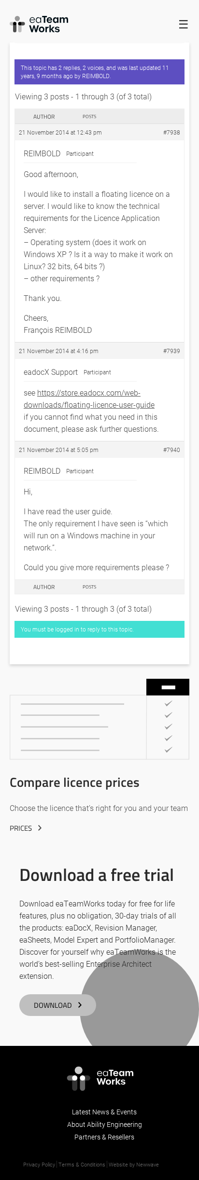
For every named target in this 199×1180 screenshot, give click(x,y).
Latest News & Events (104, 1111)
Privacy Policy (39, 1164)
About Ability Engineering (104, 1124)
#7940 (171, 449)
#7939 (171, 351)
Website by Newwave (134, 1164)
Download (53, 1005)
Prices (21, 828)
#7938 (171, 132)
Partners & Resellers (104, 1136)
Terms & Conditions (81, 1164)
